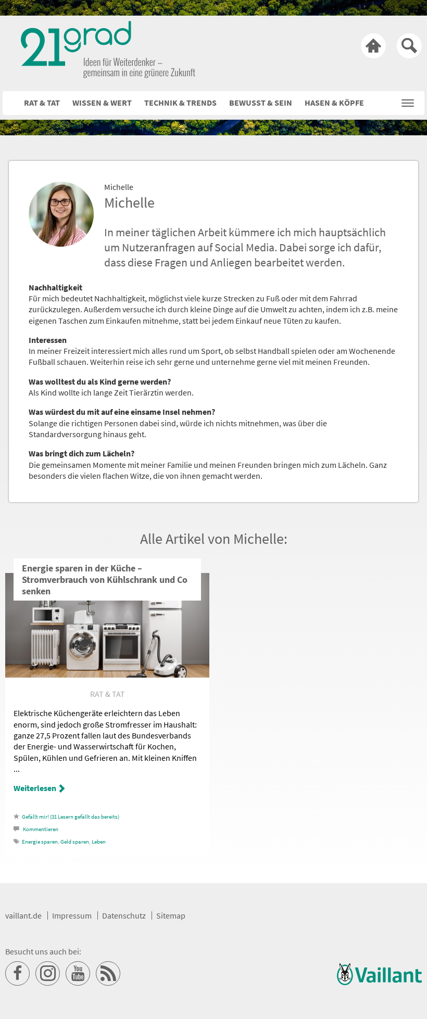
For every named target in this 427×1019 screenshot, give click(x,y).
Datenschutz (124, 915)
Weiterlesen (35, 788)
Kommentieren (40, 829)
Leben (99, 841)
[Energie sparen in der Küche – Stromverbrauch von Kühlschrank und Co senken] (107, 674)
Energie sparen (40, 841)
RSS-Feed (108, 973)
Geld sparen (74, 841)
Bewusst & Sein (260, 102)
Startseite (373, 45)
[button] (407, 100)
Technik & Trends (180, 102)
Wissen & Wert (102, 102)
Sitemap (170, 915)
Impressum (72, 915)
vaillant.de (23, 915)
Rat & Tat (42, 102)
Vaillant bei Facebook (17, 973)
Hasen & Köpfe (334, 102)
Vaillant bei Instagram (47, 973)
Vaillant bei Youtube (78, 973)
